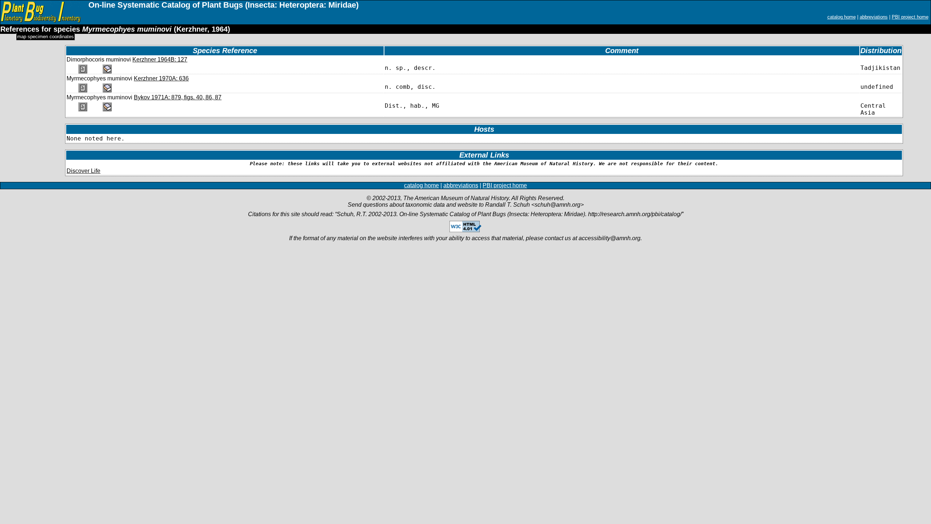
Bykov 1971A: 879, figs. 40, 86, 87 (177, 97)
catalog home (841, 17)
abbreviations (874, 17)
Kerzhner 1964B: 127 (159, 59)
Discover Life (83, 171)
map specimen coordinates (45, 36)
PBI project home (910, 17)
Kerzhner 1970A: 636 (161, 78)
